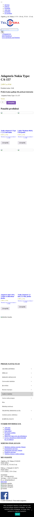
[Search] (2, 32)
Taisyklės (7, 434)
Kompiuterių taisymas (11, 449)
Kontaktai (7, 11)
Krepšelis (7, 8)
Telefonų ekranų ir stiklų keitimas (14, 454)
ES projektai (8, 13)
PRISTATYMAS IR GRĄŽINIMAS (16, 436)
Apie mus (7, 10)
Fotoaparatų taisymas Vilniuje (13, 450)
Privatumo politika (10, 433)
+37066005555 (6, 34)
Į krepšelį (11, 102)
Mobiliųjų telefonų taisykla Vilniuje (15, 447)
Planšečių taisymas (10, 452)
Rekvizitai (4, 481)
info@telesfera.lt (7, 36)
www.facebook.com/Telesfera (11, 37)
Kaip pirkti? (8, 431)
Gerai (17, 514)
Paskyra (7, 6)
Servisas (7, 5)
